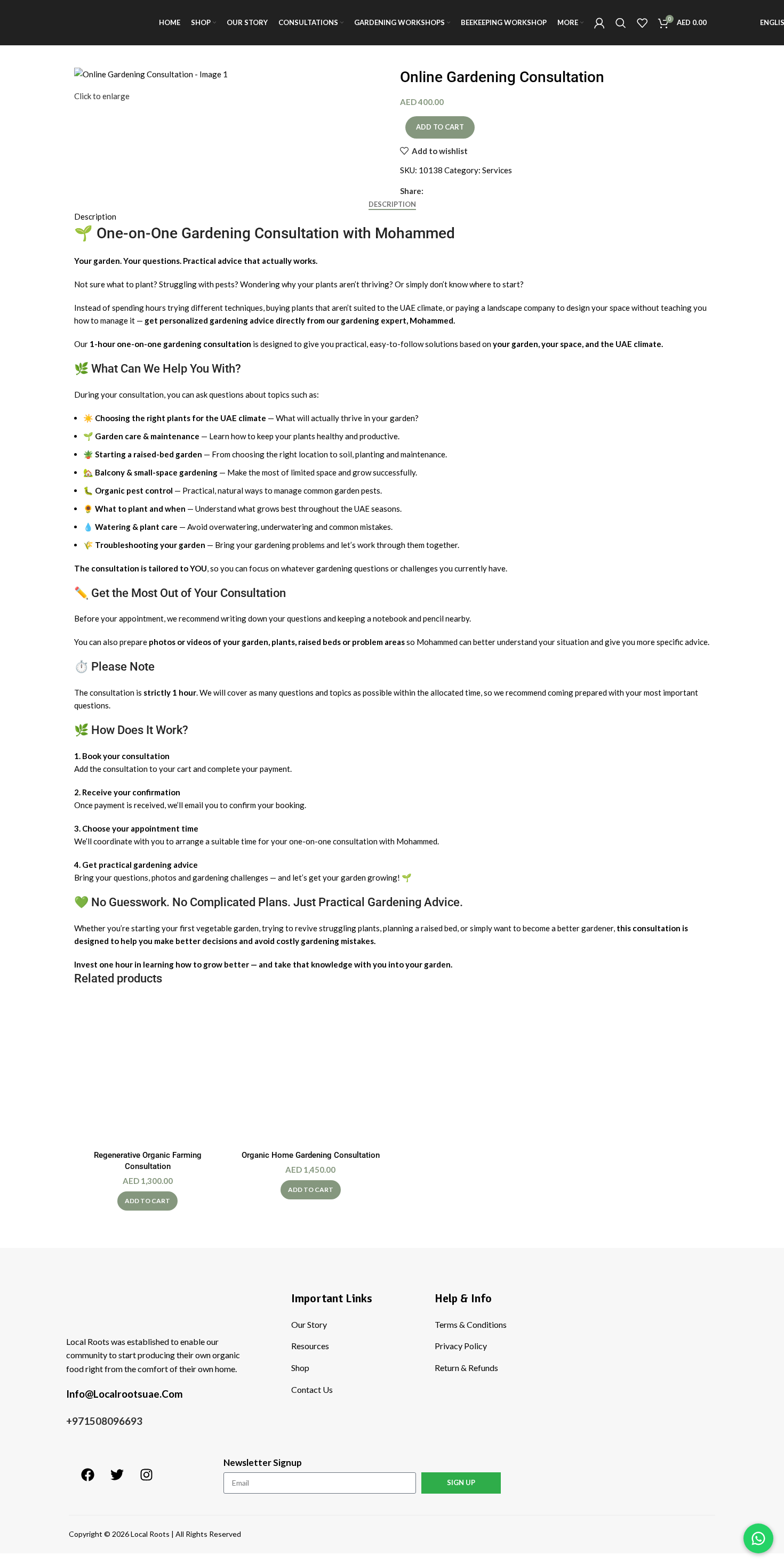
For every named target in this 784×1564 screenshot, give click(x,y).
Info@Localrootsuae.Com (124, 1394)
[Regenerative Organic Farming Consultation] (147, 1071)
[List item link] (355, 1325)
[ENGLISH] (736, 23)
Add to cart (440, 127)
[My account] (599, 23)
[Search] (620, 23)
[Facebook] (87, 1474)
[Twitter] (116, 1474)
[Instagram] (146, 1474)
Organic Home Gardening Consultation (311, 1155)
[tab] (392, 204)
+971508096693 (104, 1421)
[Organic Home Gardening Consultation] (311, 1071)
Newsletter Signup (262, 1462)
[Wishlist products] (642, 23)
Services (497, 170)
